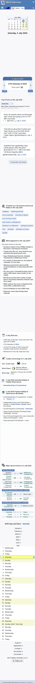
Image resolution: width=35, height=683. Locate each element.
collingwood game (26, 226)
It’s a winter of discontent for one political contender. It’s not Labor (18, 261)
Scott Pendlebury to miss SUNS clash (16, 288)
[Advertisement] (17, 56)
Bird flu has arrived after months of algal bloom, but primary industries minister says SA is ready (18, 279)
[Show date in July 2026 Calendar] (17, 26)
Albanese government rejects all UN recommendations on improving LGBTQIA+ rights (18, 266)
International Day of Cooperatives (15, 385)
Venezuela (29, 409)
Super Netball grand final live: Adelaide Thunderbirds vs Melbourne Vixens (17, 257)
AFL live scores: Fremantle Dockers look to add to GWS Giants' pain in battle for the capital (18, 273)
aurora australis (7, 215)
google (4, 233)
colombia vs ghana (21, 215)
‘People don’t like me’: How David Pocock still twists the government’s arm (18, 252)
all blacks (11, 229)
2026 (13, 341)
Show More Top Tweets (18, 162)
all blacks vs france (22, 229)
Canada (23, 404)
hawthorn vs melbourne (10, 226)
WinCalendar (13, 2)
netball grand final (17, 211)
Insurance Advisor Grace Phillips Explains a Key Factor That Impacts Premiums (18, 248)
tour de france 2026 (9, 218)
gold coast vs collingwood (11, 222)
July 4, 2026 (21, 121)
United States (15, 404)
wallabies (5, 211)
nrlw (3, 229)
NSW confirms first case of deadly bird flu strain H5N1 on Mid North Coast (18, 285)
